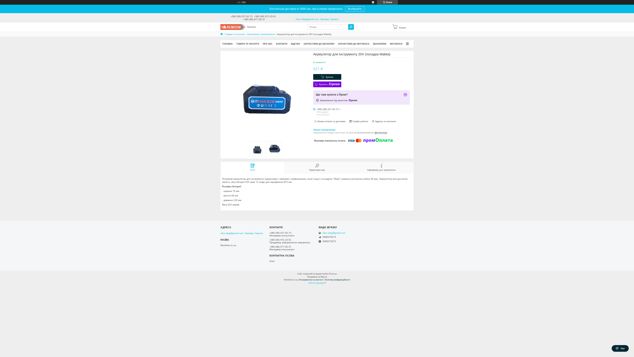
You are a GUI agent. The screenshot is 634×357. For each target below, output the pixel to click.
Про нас (267, 44)
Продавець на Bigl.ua (317, 277)
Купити (329, 77)
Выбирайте (355, 8)
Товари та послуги (235, 34)
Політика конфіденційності (337, 280)
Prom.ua (333, 274)
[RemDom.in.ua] (232, 26)
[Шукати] (351, 27)
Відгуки (295, 44)
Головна (227, 44)
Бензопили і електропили (261, 34)
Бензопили (379, 44)
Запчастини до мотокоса (353, 44)
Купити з (323, 84)
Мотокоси (396, 44)
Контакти (281, 44)
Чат (623, 348)
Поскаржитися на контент (311, 280)
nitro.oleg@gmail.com (334, 233)
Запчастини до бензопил (318, 44)
